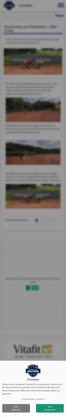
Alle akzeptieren (50, 408)
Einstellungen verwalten (33, 399)
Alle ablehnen (16, 408)
